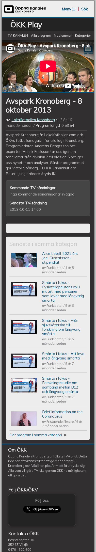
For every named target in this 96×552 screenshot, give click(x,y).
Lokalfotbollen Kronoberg (33, 119)
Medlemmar (63, 35)
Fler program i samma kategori (36, 435)
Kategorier (83, 35)
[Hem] (25, 12)
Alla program (41, 35)
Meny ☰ (68, 9)
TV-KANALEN (18, 35)
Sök (84, 9)
